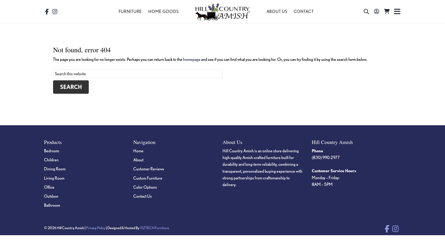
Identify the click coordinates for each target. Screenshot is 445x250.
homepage (191, 59)
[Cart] (387, 12)
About (138, 159)
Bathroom (52, 205)
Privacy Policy (95, 228)
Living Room (54, 178)
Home (138, 150)
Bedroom (51, 150)
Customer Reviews (148, 168)
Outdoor (51, 196)
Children (51, 159)
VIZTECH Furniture (154, 228)
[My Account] (377, 12)
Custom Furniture (147, 178)
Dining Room (55, 168)
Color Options (145, 187)
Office (49, 187)
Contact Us (142, 196)
